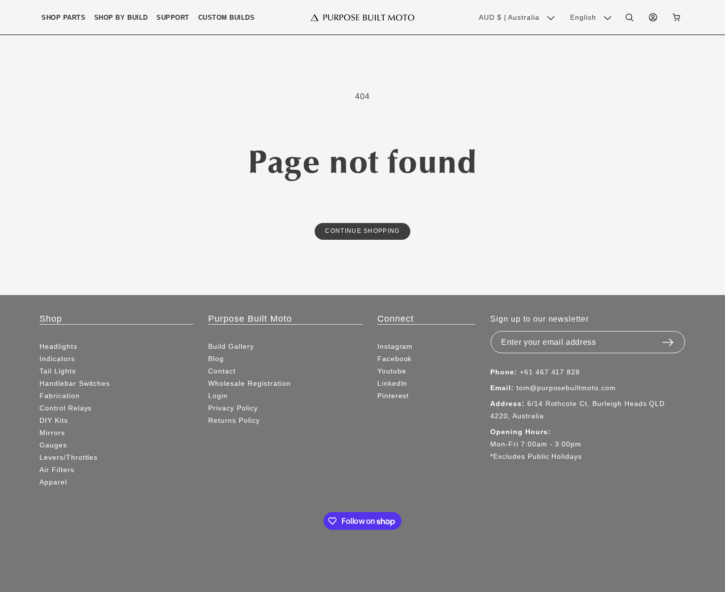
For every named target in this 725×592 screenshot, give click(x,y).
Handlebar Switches (74, 383)
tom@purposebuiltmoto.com (566, 388)
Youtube (391, 371)
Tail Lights (57, 371)
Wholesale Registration (249, 383)
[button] (63, 17)
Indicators (57, 359)
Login (218, 396)
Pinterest (393, 396)
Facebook (394, 359)
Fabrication (59, 396)
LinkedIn (392, 383)
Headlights (58, 346)
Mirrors (52, 433)
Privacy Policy (232, 408)
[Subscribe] (668, 339)
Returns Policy (233, 420)
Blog (216, 359)
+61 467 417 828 (550, 372)
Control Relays (65, 408)
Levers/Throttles (68, 457)
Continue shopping (362, 230)
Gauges (53, 445)
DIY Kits (53, 420)
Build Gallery (231, 346)
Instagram (395, 346)
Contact (222, 371)
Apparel (53, 482)
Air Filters (56, 470)
